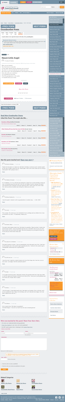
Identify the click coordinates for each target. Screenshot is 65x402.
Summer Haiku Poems (55, 307)
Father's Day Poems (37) (55, 61)
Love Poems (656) (54, 130)
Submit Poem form (28, 327)
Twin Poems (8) (53, 110)
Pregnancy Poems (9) (54, 98)
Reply (3, 171)
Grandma (4, 134)
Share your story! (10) (8, 46)
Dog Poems (53, 315)
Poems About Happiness (56, 304)
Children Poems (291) (55, 19)
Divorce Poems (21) (54, 56)
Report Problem (19, 98)
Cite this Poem (9, 98)
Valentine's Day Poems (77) (56, 145)
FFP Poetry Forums (37, 2)
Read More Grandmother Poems (12, 115)
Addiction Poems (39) (55, 29)
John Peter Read (53, 277)
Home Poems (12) (54, 78)
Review (29, 2)
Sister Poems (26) (54, 103)
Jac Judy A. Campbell (54, 272)
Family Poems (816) (54, 24)
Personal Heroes (54, 311)
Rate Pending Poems (55, 254)
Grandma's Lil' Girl (6, 141)
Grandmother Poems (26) (55, 73)
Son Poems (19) (53, 105)
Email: (26, 331)
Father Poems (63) (54, 59)
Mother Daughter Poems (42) (56, 88)
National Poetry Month (55, 155)
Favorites (19, 83)
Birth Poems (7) (53, 44)
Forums (56, 399)
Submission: (4, 337)
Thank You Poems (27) (55, 108)
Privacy (10, 399)
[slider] (20, 34)
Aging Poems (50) (54, 32)
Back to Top (4, 393)
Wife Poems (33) (53, 115)
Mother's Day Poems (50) (56, 93)
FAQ (37, 399)
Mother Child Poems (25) (55, 86)
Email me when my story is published (10, 363)
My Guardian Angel (6, 148)
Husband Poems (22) (54, 81)
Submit (23, 2)
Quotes (14, 2)
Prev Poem (8, 26)
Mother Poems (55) (54, 91)
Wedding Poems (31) (54, 113)
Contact (2, 399)
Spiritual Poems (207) (55, 140)
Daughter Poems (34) (54, 54)
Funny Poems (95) (54, 123)
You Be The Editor (54, 287)
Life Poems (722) (53, 128)
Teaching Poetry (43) (54, 148)
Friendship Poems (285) (55, 121)
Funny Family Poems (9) (55, 64)
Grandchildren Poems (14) (56, 68)
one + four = (4, 357)
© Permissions (28, 98)
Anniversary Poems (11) (55, 36)
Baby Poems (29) (53, 41)
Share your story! (27, 160)
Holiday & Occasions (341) (56, 125)
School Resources (54, 153)
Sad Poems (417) (53, 138)
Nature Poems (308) (54, 133)
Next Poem (39, 26)
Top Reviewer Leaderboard (54, 268)
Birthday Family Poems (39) (56, 46)
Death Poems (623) (54, 22)
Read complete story (7, 44)
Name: (2, 331)
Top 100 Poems (53, 17)
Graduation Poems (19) (55, 66)
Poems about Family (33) (55, 96)
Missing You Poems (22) (55, 83)
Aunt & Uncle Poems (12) (55, 39)
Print (26, 83)
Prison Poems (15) (54, 100)
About (6, 399)
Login (51, 262)
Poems (5, 2)
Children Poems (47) (54, 51)
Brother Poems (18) (54, 49)
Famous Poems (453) (54, 118)
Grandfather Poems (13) (55, 71)
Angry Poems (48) (54, 34)
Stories (52, 399)
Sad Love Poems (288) (55, 135)
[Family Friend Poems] (9, 9)
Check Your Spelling (6, 325)
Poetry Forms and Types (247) (56, 150)
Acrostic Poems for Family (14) (57, 27)
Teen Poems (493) (54, 143)
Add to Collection (9, 83)
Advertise (62, 399)
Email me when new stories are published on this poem (13, 366)
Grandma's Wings (6, 122)
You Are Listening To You (56, 162)
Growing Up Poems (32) (55, 76)
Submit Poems (53, 236)
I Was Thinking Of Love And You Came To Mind (13, 129)
